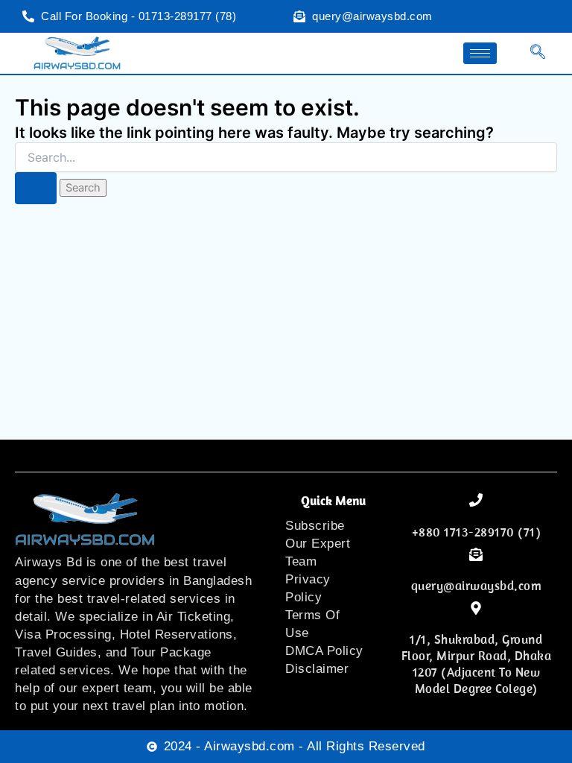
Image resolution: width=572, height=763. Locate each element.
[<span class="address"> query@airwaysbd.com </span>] (476, 554)
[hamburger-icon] (480, 53)
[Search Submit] (36, 188)
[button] (528, 53)
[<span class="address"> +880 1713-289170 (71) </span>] (476, 500)
